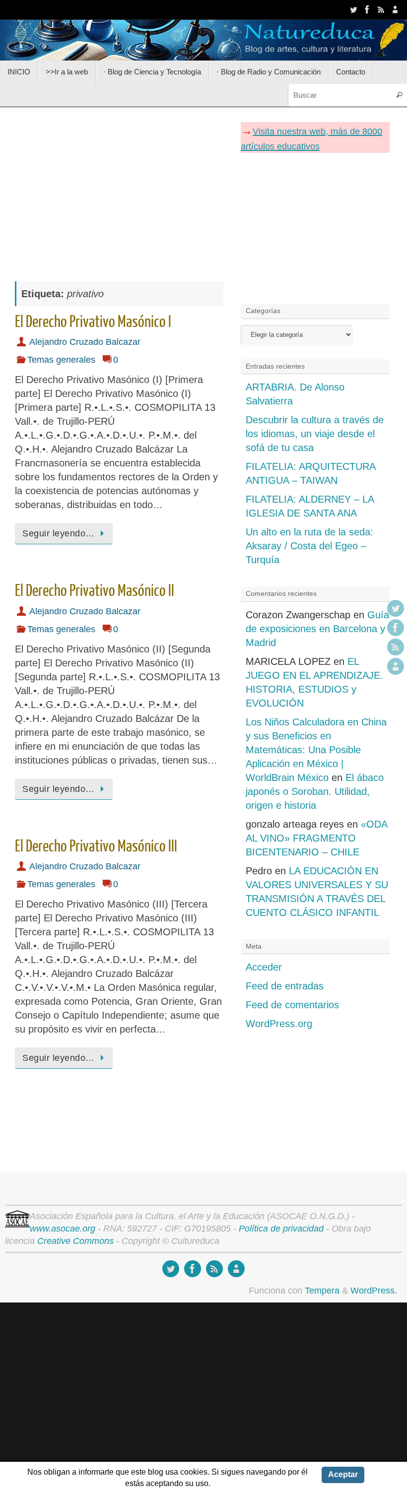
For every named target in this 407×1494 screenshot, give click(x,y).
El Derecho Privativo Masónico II (94, 591)
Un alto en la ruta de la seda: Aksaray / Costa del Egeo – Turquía (309, 545)
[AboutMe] (395, 9)
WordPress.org (279, 1023)
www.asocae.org (62, 1229)
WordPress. (373, 1291)
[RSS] (381, 9)
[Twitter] (353, 9)
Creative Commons (75, 1241)
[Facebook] (367, 9)
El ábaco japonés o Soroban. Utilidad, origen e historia (315, 791)
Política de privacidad (281, 1229)
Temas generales (61, 360)
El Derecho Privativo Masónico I (93, 322)
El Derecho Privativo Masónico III (96, 846)
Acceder (264, 967)
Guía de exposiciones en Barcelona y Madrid (317, 628)
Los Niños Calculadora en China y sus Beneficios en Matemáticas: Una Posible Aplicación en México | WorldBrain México (316, 749)
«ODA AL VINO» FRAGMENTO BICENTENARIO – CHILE (316, 838)
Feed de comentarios (292, 1004)
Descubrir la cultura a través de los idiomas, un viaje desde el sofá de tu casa (315, 433)
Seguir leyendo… (58, 533)
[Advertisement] (119, 189)
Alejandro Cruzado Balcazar (84, 342)
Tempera (322, 1291)
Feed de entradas (285, 985)
